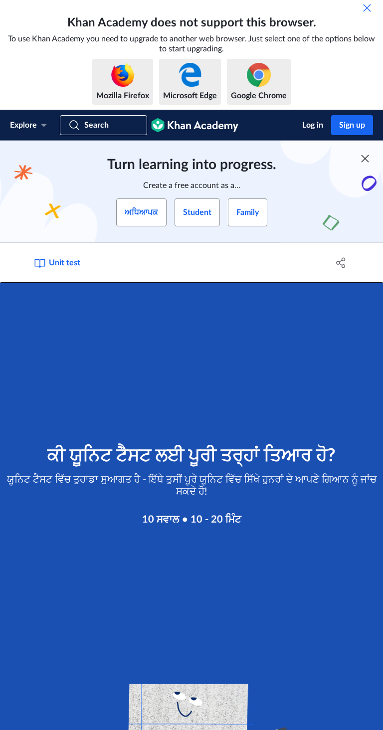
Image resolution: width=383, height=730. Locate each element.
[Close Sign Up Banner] (365, 159)
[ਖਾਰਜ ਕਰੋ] (367, 8)
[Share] (341, 263)
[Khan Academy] (194, 125)
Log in (312, 125)
